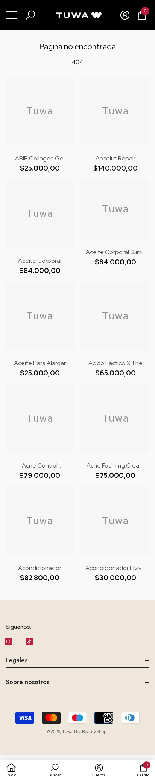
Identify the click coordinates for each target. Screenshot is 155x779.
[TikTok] (29, 641)
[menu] (11, 15)
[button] (30, 15)
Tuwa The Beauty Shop (84, 731)
